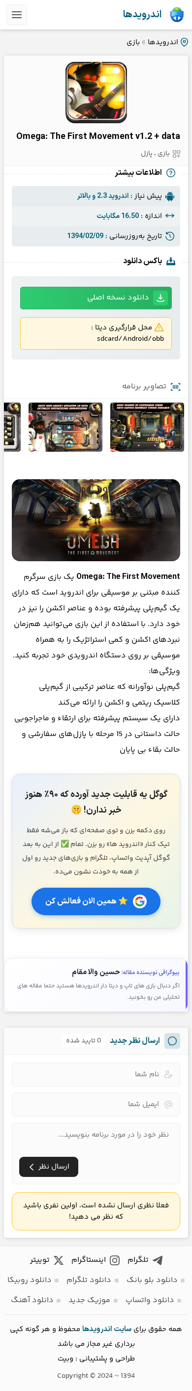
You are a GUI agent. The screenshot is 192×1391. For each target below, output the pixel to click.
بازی (133, 42)
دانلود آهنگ (32, 1300)
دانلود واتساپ (150, 1300)
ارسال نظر (53, 1167)
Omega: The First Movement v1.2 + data (98, 136)
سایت (122, 1329)
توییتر (40, 1260)
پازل (147, 153)
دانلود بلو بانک (152, 1280)
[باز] (16, 14)
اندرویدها (142, 14)
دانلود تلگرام (88, 1280)
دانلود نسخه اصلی (118, 298)
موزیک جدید (89, 1300)
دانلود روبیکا (29, 1280)
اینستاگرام (88, 1260)
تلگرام (138, 1260)
